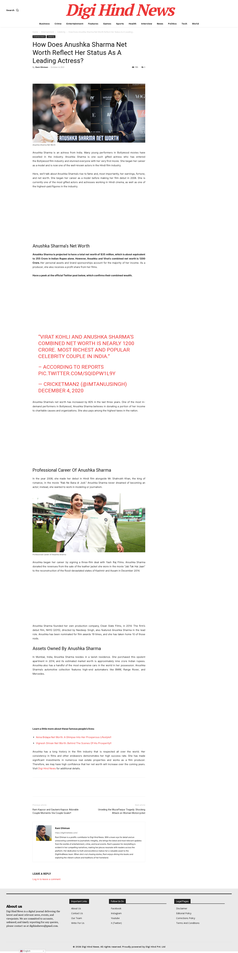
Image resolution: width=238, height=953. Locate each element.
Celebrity (61, 32)
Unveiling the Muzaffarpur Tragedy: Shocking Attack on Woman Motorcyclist (121, 811)
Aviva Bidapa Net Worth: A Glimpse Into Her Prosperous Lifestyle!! (73, 737)
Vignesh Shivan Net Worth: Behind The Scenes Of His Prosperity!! (73, 743)
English (26, 951)
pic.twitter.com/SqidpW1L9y (76, 373)
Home (35, 32)
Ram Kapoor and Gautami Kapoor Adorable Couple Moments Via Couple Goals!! (56, 811)
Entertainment (47, 32)
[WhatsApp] (58, 74)
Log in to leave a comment (47, 879)
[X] (43, 74)
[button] (13, 10)
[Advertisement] (89, 215)
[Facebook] (36, 74)
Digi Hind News (47, 768)
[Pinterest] (50, 74)
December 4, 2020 (61, 390)
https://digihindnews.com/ (66, 833)
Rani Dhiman (41, 67)
